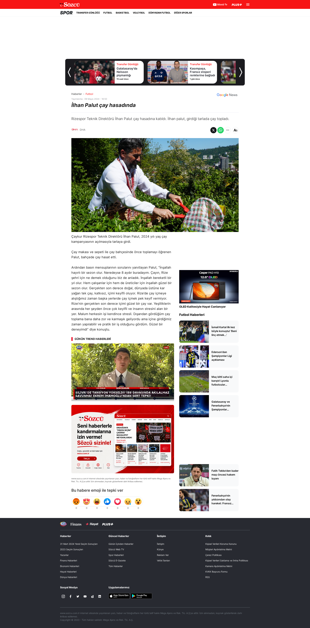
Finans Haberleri (68, 560)
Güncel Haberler (118, 536)
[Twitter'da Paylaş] (213, 130)
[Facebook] (70, 596)
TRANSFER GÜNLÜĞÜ (88, 12)
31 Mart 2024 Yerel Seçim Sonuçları (79, 544)
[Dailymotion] (92, 596)
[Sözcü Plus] (107, 524)
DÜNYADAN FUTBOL (159, 12)
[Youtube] (85, 596)
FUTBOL (107, 12)
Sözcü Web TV (116, 549)
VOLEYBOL (139, 12)
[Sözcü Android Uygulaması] (141, 595)
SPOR (66, 12)
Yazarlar (64, 555)
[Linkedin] (99, 596)
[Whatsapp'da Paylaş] (220, 130)
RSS (207, 577)
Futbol (89, 94)
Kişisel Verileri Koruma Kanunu (221, 544)
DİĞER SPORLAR (183, 12)
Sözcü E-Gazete (117, 560)
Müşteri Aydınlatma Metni (218, 549)
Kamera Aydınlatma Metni (218, 566)
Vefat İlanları (163, 560)
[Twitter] (78, 596)
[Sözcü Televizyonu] (63, 524)
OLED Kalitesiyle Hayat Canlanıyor (202, 306)
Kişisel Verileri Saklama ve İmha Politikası (226, 560)
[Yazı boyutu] (235, 130)
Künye (160, 549)
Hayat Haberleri (68, 571)
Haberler (76, 94)
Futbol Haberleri (191, 315)
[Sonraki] (240, 72)
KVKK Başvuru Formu (216, 571)
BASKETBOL (122, 12)
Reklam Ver (163, 555)
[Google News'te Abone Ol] (227, 95)
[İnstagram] (63, 596)
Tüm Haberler (115, 566)
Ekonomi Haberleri (69, 566)
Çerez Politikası (213, 555)
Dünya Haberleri (68, 577)
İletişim (160, 544)
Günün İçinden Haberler (120, 544)
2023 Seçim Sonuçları (71, 549)
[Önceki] (69, 72)
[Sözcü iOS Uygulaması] (119, 595)
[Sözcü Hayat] (91, 524)
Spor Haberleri (116, 555)
